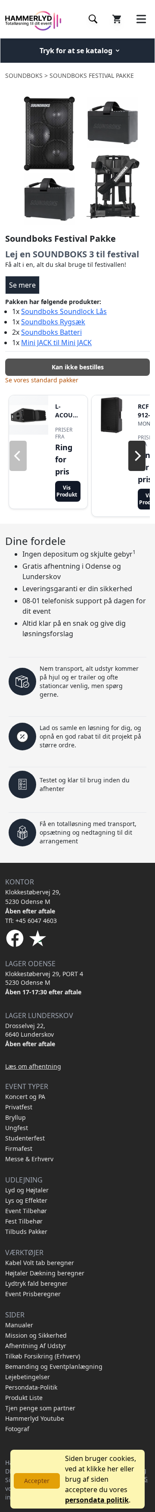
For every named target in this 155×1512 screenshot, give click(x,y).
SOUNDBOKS (24, 75)
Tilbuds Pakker (26, 1231)
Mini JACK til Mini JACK (56, 342)
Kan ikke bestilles (78, 367)
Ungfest (16, 1128)
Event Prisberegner (33, 1294)
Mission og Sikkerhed (36, 1335)
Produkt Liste (24, 1397)
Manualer (19, 1325)
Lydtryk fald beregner (36, 1283)
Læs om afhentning (33, 1066)
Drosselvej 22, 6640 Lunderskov (29, 1030)
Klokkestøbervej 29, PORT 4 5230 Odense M (44, 978)
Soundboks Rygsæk (53, 322)
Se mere (22, 285)
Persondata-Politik (31, 1387)
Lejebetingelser (27, 1377)
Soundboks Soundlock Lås (64, 311)
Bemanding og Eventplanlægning (53, 1366)
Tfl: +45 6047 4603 (31, 920)
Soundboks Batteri (51, 332)
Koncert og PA (25, 1096)
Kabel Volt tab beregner (39, 1263)
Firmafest (18, 1148)
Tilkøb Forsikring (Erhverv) (42, 1356)
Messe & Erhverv (29, 1159)
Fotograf (17, 1429)
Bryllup (15, 1117)
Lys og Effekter (26, 1200)
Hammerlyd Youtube (34, 1418)
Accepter (37, 1481)
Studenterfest (25, 1138)
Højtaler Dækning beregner (44, 1273)
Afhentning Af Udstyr (35, 1346)
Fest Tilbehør (24, 1221)
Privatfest (18, 1107)
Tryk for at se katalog (76, 50)
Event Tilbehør (26, 1211)
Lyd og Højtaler (27, 1190)
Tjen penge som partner (40, 1408)
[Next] (137, 456)
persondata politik (97, 1500)
